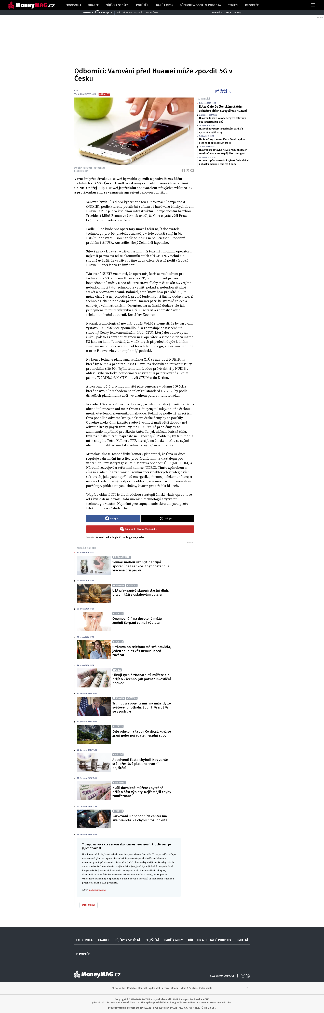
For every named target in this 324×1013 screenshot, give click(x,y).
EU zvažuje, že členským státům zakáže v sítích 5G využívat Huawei (223, 109)
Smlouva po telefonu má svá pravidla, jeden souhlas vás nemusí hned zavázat (141, 651)
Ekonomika (73, 5)
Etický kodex (119, 988)
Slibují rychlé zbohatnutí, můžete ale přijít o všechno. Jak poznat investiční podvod (141, 679)
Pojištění (142, 5)
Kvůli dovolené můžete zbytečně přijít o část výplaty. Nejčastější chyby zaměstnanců (141, 792)
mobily (126, 537)
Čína (133, 537)
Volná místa (205, 988)
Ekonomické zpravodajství (97, 12)
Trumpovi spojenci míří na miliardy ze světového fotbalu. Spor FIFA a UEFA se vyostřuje (141, 707)
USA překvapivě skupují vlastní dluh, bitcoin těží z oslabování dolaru (140, 592)
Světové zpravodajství (129, 12)
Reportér (252, 5)
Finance (93, 5)
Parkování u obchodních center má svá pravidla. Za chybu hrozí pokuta (139, 818)
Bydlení (233, 5)
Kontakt (142, 988)
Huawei (99, 537)
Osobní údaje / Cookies (184, 988)
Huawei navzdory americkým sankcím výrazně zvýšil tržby (221, 130)
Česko (140, 537)
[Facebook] (183, 170)
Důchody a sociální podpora (200, 5)
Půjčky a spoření (117, 5)
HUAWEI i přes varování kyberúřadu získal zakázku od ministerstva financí (224, 162)
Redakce (132, 988)
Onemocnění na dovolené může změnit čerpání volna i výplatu (137, 621)
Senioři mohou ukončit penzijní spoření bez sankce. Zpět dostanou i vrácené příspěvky (140, 566)
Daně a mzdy (164, 5)
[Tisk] (192, 170)
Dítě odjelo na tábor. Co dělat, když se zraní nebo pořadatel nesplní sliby (141, 733)
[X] (188, 170)
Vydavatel (154, 988)
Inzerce (165, 988)
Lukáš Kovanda (97, 890)
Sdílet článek (223, 91)
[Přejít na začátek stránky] (247, 988)
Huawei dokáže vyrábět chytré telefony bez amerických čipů (222, 120)
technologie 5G (113, 537)
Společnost (152, 12)
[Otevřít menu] (313, 5)
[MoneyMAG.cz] (31, 5)
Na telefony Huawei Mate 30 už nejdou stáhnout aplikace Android (222, 141)
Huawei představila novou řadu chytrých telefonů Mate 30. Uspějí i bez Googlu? (223, 151)
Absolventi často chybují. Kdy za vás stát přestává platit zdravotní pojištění (140, 764)
